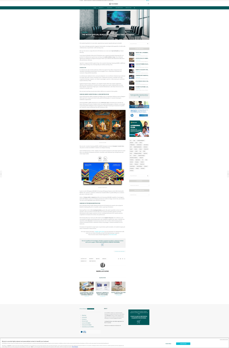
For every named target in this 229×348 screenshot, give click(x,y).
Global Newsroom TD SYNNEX (88, 326)
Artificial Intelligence (140, 140)
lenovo (135, 155)
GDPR (136, 151)
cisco (136, 142)
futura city (146, 149)
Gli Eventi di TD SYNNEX (86, 324)
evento (136, 149)
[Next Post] (228, 174)
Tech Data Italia (113, 234)
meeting (98, 258)
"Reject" (32, 346)
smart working (139, 166)
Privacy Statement (83, 308)
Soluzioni (109, 7)
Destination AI (119, 7)
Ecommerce (84, 319)
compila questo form (99, 231)
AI (130, 140)
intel (131, 153)
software (145, 166)
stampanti (132, 168)
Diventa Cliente (85, 321)
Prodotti (101, 7)
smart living (132, 166)
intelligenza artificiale (137, 153)
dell (130, 146)
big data (131, 142)
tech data (142, 168)
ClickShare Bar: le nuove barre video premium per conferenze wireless (86, 293)
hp (140, 151)
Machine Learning (141, 155)
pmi (146, 159)
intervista (145, 153)
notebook (131, 159)
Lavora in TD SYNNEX (86, 323)
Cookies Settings (168, 343)
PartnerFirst (84, 317)
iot (130, 155)
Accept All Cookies (183, 343)
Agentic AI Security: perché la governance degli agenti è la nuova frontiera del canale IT (99, 0)
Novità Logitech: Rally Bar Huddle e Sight (118, 293)
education (145, 146)
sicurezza (136, 164)
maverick (91, 258)
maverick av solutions (133, 157)
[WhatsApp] (146, 36)
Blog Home (84, 315)
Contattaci (128, 7)
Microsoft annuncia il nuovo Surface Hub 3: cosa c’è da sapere (102, 293)
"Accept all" (9, 345)
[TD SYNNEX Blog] (113, 4)
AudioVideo (84, 32)
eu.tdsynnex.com (113, 325)
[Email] (141, 36)
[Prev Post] (1, 174)
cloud (141, 142)
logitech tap (84, 258)
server (131, 164)
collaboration (132, 144)
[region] (114, 343)
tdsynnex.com (118, 325)
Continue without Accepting (224, 339)
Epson (131, 149)
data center (146, 144)
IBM (144, 151)
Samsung (104, 258)
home (95, 7)
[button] (148, 3)
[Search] (134, 7)
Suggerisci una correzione (119, 251)
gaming (131, 151)
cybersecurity (139, 144)
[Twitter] (145, 36)
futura (140, 149)
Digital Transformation (137, 146)
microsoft (141, 157)
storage (137, 168)
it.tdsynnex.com (107, 325)
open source (138, 159)
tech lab (131, 170)
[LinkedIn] (143, 36)
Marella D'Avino (102, 271)
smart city (142, 164)
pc (142, 159)
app (134, 140)
